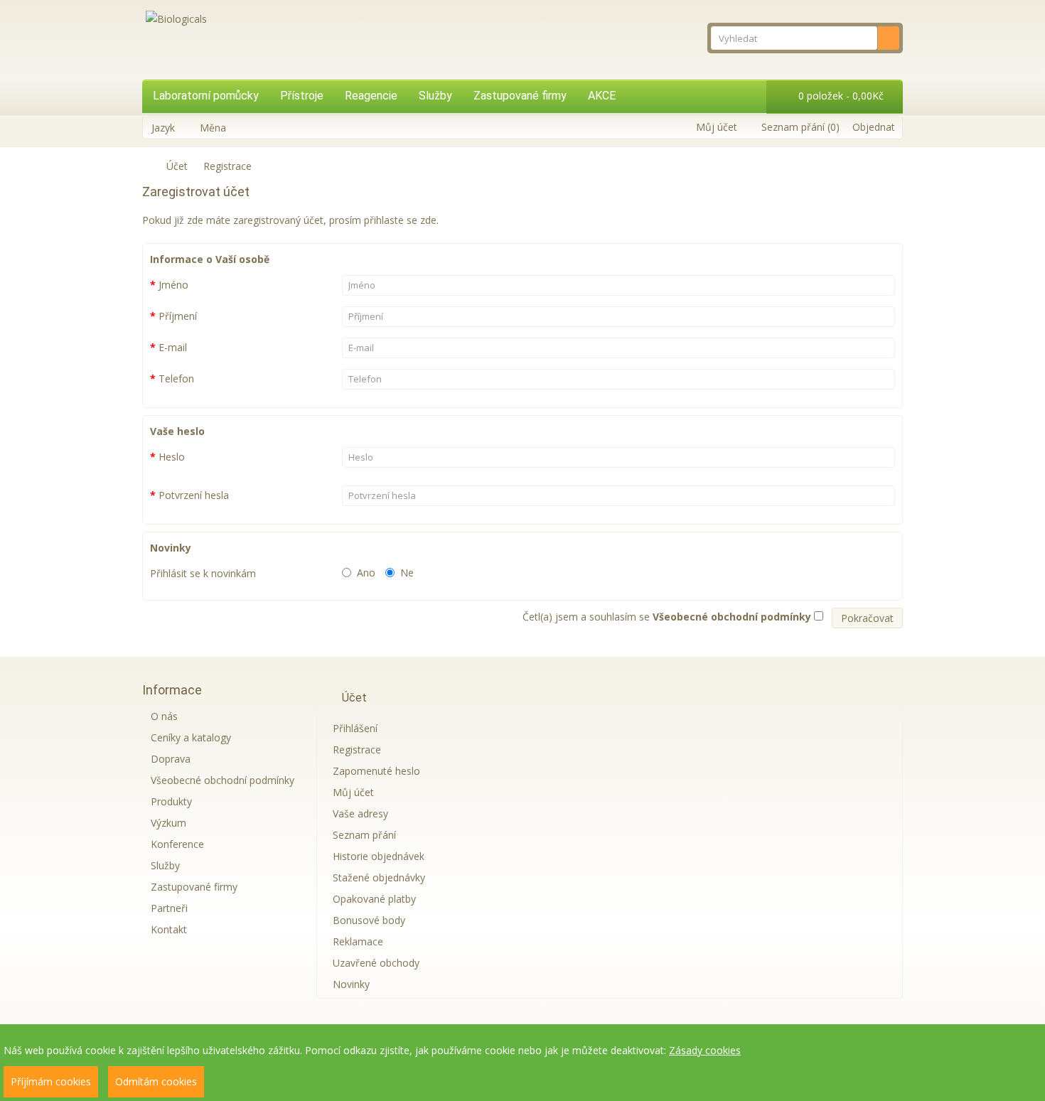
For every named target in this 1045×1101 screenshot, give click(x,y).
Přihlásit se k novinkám (203, 573)
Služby (435, 95)
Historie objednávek (378, 856)
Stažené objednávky (379, 877)
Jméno (173, 284)
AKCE (602, 95)
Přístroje (301, 95)
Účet (177, 166)
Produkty (171, 801)
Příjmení (178, 316)
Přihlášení (355, 728)
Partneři (169, 908)
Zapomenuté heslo (376, 771)
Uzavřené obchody (376, 963)
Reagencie (371, 95)
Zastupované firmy (520, 95)
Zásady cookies (705, 1050)
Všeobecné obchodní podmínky (222, 780)
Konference (177, 844)
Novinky (351, 984)
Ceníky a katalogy (191, 737)
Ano (366, 572)
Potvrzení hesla (194, 495)
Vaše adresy (360, 813)
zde (428, 220)
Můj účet (353, 792)
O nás (164, 716)
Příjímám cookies (51, 1081)
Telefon (176, 378)
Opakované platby (374, 899)
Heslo (172, 456)
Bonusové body (369, 920)
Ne (407, 572)
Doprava (171, 759)
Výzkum (168, 822)
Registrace (227, 166)
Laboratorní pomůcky (206, 95)
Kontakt (169, 929)
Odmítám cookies (156, 1081)
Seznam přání (364, 835)
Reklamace (358, 941)
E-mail (173, 347)
